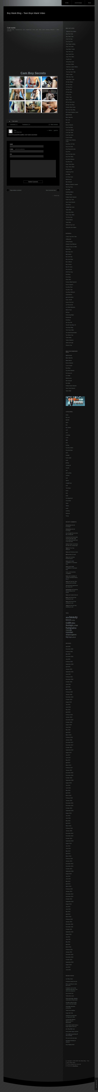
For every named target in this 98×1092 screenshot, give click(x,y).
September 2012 (69, 901)
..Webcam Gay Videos (71, 31)
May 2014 (68, 851)
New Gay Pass (69, 187)
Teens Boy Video (70, 212)
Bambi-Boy (68, 249)
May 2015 (68, 820)
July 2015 (68, 815)
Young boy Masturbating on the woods (72, 591)
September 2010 (69, 962)
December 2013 (69, 863)
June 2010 (68, 969)
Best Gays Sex (69, 251)
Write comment (54, 124)
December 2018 (69, 719)
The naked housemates (71, 332)
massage (69, 630)
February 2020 (69, 691)
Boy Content (68, 264)
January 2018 (69, 739)
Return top (56, 195)
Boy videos (68, 427)
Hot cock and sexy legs (71, 1038)
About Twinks (69, 99)
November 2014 (69, 835)
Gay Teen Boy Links (70, 154)
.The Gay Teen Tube (70, 71)
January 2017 (69, 770)
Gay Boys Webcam (70, 292)
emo (67, 442)
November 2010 (69, 957)
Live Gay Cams (69, 176)
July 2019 (68, 704)
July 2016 (68, 785)
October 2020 (69, 681)
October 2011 (69, 929)
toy (67, 637)
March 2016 (68, 795)
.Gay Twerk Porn (70, 54)
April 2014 (68, 853)
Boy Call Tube (69, 256)
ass (67, 617)
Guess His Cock (70, 302)
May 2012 (68, 911)
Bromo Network (69, 124)
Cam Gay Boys (69, 127)
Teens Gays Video (70, 214)
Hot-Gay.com (69, 169)
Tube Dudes (68, 337)
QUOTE (56, 130)
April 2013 (68, 883)
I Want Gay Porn (70, 171)
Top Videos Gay (69, 335)
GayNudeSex (69, 294)
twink (67, 495)
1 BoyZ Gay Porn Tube (71, 236)
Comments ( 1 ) (13, 124)
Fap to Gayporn (69, 284)
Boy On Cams (69, 266)
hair (76, 625)
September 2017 (69, 750)
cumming (68, 435)
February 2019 (69, 714)
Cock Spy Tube (69, 132)
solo (67, 478)
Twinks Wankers (70, 340)
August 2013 (69, 873)
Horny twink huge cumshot (72, 1031)
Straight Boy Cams (70, 207)
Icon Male (68, 174)
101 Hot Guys (69, 84)
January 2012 (69, 921)
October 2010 (69, 959)
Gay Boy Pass (69, 287)
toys (70, 637)
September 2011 (69, 931)
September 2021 (69, 671)
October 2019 (69, 699)
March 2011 (68, 947)
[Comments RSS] (10, 121)
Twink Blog (68, 222)
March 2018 (68, 734)
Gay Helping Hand (70, 1044)
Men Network (69, 181)
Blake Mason (69, 360)
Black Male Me (69, 117)
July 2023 (68, 659)
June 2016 (68, 787)
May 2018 (68, 729)
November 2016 (69, 775)
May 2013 (68, 881)
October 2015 (69, 808)
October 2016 (69, 777)
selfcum (67, 475)
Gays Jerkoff (69, 299)
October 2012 (69, 899)
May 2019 (68, 709)
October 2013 (69, 868)
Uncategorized (69, 498)
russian (69, 632)
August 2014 (69, 843)
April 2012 (68, 914)
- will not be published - (17, 149)
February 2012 (69, 919)
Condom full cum (74, 595)
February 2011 (69, 949)
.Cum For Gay (69, 39)
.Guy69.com (68, 59)
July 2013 (68, 876)
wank (43, 29)
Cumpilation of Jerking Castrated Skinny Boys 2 (72, 577)
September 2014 (69, 840)
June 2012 (68, 909)
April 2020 (68, 686)
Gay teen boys (69, 450)
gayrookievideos (69, 297)
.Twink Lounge (69, 74)
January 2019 (69, 717)
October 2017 (69, 747)
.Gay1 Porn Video (70, 56)
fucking (67, 445)
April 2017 (68, 762)
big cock (68, 417)
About (89, 2)
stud (67, 485)
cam (24, 29)
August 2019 (69, 702)
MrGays (68, 312)
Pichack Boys (69, 194)
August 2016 (69, 782)
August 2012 (69, 904)
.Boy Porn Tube (69, 34)
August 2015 (69, 813)
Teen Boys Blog (69, 327)
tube (37, 29)
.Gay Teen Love (69, 51)
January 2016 (69, 800)
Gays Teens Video (70, 166)
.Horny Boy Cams (70, 61)
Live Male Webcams (70, 307)
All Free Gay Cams (70, 102)
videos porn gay (69, 342)
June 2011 (68, 939)
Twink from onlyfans (70, 1010)
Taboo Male (68, 209)
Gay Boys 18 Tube (70, 144)
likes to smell (73, 554)
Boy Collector (69, 261)
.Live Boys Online (70, 64)
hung (68, 628)
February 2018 (69, 737)
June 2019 (68, 707)
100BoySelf (68, 239)
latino (73, 628)
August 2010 (69, 964)
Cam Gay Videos (70, 130)
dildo (67, 440)
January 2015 (69, 830)
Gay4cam (68, 537)
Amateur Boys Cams (70, 107)
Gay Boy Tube (69, 289)
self (66, 470)
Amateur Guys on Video (71, 246)
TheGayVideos (69, 219)
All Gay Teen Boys (70, 104)
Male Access (69, 179)
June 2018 (68, 727)
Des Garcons (69, 269)
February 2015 (69, 828)
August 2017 (69, 752)
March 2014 (68, 856)
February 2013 (69, 888)
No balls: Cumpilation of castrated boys (71, 563)
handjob (67, 455)
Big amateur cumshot (15, 190)
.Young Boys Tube (70, 79)
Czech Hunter (69, 137)
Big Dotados (68, 254)
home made (68, 457)
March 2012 (68, 916)
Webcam (52, 29)
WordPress (75, 1065)
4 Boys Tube (69, 97)
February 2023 (69, 661)
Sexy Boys (68, 204)
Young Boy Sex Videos (71, 227)
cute (68, 622)
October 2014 (69, 838)
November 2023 (69, 656)
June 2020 (68, 684)
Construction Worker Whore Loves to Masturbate (70, 1021)
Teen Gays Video (70, 330)
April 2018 (68, 732)
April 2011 (68, 944)
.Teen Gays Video (70, 69)
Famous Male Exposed (71, 282)
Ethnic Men (68, 279)
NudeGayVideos (69, 192)
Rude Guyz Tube (70, 199)
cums (67, 437)
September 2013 (69, 871)
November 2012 (69, 896)
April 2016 (68, 792)
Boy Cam (68, 119)
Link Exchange (78, 2)
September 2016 (69, 780)
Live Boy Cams (69, 978)
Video (40, 29)
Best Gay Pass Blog (70, 109)
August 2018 (69, 724)
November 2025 (69, 649)
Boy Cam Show (69, 259)
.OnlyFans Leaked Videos (72, 66)
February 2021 (69, 676)
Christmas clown (74, 552)
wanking (47, 29)
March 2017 (68, 765)
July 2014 (68, 846)
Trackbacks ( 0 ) (26, 124)
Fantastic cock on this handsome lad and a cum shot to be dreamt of (71, 989)
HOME (66, 2)
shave (68, 635)
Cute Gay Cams (69, 135)
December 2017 (69, 742)
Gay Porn (68, 151)
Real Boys (68, 320)
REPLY (50, 130)
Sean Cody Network (70, 202)
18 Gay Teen (69, 89)
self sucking (68, 473)
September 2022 (69, 664)
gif (74, 625)
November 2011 (69, 926)
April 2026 (68, 646)
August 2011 (68, 934)
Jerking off (68, 465)
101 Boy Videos (69, 82)
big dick (67, 419)
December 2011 (69, 924)
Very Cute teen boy (51, 190)
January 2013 (69, 891)
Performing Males (70, 314)
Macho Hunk (69, 309)
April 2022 (68, 666)
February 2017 (69, 767)
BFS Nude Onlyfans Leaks (72, 112)
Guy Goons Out (69, 993)
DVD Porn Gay (69, 272)
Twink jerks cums (70, 995)
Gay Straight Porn (70, 533)
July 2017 (68, 755)
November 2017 (69, 745)
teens (34, 29)
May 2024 (68, 654)
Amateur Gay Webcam (71, 244)
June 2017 (68, 757)
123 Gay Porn (69, 87)
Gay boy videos (69, 447)
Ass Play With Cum (70, 1029)
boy (21, 29)
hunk (67, 460)
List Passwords (69, 304)
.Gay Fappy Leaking (70, 44)
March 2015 (68, 825)
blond (68, 620)
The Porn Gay (69, 217)
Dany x (67, 572)
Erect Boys (68, 277)
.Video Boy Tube (69, 76)
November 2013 (69, 866)
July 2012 (68, 906)
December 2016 (69, 772)
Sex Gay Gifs (69, 322)
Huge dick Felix (69, 1013)
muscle (67, 467)
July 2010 (68, 967)
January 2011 (69, 952)
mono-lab (78, 1064)
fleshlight (69, 625)
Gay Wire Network (70, 159)
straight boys (29, 29)
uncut (74, 637)
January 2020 (69, 694)
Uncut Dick (68, 500)
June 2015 (68, 818)
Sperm (67, 480)
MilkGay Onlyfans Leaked (72, 184)
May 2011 (68, 941)
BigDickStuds (69, 114)
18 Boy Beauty (69, 241)
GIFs (67, 452)
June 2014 (68, 848)
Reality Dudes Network (71, 197)
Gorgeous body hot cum (71, 981)
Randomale (68, 317)
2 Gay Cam (68, 94)
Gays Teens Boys (70, 164)
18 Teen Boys (69, 92)
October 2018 (69, 722)
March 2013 (68, 886)
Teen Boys (68, 488)
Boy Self (68, 122)
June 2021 (68, 674)
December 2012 (69, 894)
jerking (67, 462)
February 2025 (69, 651)
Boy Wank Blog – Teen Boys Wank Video (26, 13)
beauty (73, 617)
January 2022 (69, 669)
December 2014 (69, 833)
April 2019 (68, 712)
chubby (73, 620)
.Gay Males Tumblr (70, 49)
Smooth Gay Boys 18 (71, 324)
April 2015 (68, 823)
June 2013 (68, 878)
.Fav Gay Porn (69, 41)
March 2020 (68, 689)
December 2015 (69, 803)
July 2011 (68, 936)
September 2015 (69, 810)
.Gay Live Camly (70, 46)
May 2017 (68, 760)
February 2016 (69, 798)
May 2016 (68, 790)
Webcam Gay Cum (70, 224)
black (67, 422)
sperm (73, 635)
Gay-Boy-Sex (69, 161)
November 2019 (69, 697)
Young (67, 515)
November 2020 (69, 679)
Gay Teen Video (69, 156)
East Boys (68, 274)
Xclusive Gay (69, 345)
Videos (67, 505)
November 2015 (69, 805)
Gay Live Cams (69, 146)
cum (67, 432)
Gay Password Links (71, 149)
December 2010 (69, 954)
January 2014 (69, 861)
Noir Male (68, 189)
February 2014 (69, 858)
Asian (67, 414)
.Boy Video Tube (69, 36)
